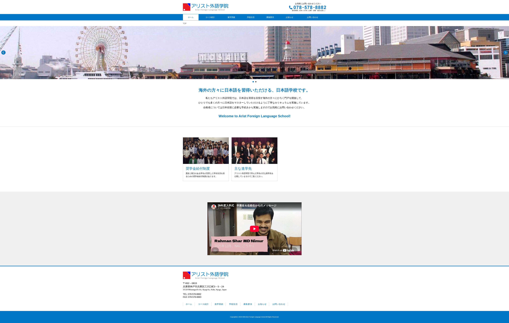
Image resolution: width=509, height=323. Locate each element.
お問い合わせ (312, 17)
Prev (3, 52)
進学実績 (231, 17)
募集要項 (270, 17)
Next (505, 52)
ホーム (191, 17)
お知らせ (289, 17)
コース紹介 (210, 17)
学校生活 (250, 17)
